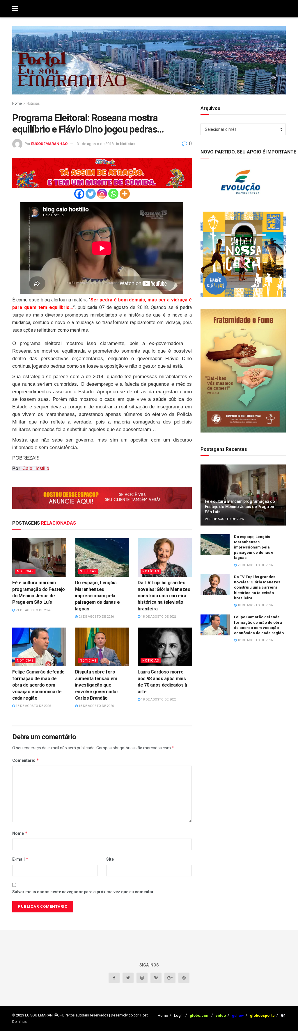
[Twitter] (91, 194)
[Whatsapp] (113, 194)
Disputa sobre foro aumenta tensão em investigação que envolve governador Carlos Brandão (96, 685)
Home (17, 103)
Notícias (33, 103)
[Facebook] (79, 194)
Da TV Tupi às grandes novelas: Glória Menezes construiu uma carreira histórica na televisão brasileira (164, 596)
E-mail (20, 859)
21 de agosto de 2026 (33, 610)
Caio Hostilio (35, 468)
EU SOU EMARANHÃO (42, 1015)
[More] (125, 194)
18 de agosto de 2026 (158, 617)
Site (110, 859)
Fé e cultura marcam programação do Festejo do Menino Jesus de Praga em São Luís (240, 506)
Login (179, 1015)
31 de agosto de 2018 (95, 144)
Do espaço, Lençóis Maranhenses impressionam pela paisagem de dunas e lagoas (97, 596)
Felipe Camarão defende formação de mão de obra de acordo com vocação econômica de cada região (38, 685)
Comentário (25, 760)
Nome (20, 833)
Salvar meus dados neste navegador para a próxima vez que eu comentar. (83, 891)
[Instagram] (102, 194)
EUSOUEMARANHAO (49, 144)
